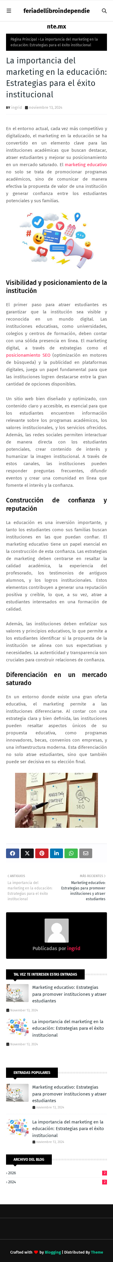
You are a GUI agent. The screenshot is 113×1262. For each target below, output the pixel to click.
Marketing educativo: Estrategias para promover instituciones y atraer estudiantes (69, 994)
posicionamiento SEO (28, 355)
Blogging (53, 1252)
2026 (56, 1173)
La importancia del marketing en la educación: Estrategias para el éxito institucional (68, 1028)
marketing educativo (86, 164)
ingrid (16, 107)
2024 (56, 1182)
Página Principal (24, 39)
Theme (97, 1252)
